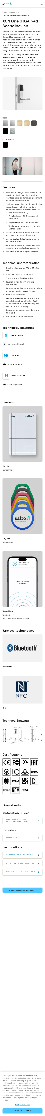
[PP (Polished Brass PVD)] (27, 123)
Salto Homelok (18, 375)
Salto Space (17, 335)
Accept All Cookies (22, 1111)
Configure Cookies (22, 1105)
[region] (22, 1094)
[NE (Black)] (5, 131)
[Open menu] (42, 3)
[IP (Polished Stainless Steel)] (12, 123)
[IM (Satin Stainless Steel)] (5, 123)
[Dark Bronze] (34, 123)
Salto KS (16, 355)
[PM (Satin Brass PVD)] (19, 123)
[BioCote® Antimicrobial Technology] (12, 131)
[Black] (5, 145)
